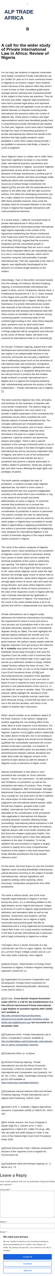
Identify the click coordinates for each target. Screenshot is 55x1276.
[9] (38, 672)
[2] (50, 197)
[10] (29, 732)
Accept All (27, 1257)
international (45, 1041)
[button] (27, 29)
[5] (50, 338)
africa (12, 1045)
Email (3, 1232)
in (7, 1045)
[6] (18, 371)
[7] (2, 391)
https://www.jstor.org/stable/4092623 (19, 1082)
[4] (12, 321)
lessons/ (34, 1045)
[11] (3, 742)
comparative (22, 1045)
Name (3, 1222)
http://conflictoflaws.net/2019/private (19, 1041)
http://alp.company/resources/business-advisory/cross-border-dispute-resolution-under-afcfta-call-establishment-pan (25, 1019)
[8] (32, 652)
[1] (10, 187)
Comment (5, 1190)
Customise (27, 1264)
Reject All (27, 1270)
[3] (19, 240)
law (3, 1045)
